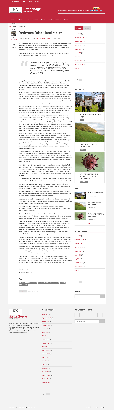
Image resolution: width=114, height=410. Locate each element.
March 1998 (78, 49)
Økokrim (35, 282)
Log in (23, 291)
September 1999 (46, 350)
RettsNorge (32, 9)
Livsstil (50, 20)
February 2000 (46, 353)
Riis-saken (62, 282)
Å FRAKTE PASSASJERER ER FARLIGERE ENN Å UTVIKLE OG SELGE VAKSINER (90, 176)
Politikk (82, 149)
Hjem (12, 20)
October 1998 (79, 60)
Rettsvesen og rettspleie (43, 38)
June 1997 (78, 34)
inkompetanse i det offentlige (51, 282)
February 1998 (79, 45)
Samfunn (19, 20)
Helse (27, 20)
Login (97, 407)
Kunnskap (35, 20)
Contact (88, 407)
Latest (87, 28)
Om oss (30, 1)
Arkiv (24, 1)
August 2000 (45, 371)
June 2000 (45, 368)
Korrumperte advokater (25, 282)
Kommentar (58, 20)
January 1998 (78, 41)
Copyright (102, 407)
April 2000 (44, 361)
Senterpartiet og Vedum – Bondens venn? (88, 145)
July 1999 (77, 68)
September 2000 (46, 375)
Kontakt (37, 1)
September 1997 (79, 37)
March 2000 (45, 357)
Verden (43, 20)
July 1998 (77, 57)
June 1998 (78, 53)
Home (10, 26)
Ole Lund (40, 282)
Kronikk (66, 20)
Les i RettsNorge (15, 1)
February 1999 (79, 64)
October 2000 (45, 379)
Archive (78, 28)
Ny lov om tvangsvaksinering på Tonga (90, 116)
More (89, 223)
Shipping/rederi (23, 284)
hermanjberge (14, 39)
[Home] (15, 10)
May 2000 (44, 364)
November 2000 (46, 382)
